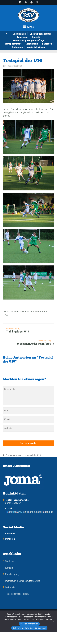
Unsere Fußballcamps (40, 33)
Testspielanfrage (13, 43)
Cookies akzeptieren (29, 624)
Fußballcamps (19, 33)
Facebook (47, 43)
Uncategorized (14, 455)
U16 (6, 315)
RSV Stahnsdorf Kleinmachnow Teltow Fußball (26, 311)
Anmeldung (22, 37)
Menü (30, 27)
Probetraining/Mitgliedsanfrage (28, 40)
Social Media (31, 43)
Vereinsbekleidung (36, 47)
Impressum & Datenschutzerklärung (22, 580)
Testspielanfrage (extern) (17, 593)
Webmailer (10, 587)
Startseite (10, 561)
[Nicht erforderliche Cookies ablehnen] (53, 621)
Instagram (17, 47)
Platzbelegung (12, 574)
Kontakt (36, 37)
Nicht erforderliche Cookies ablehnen (29, 628)
